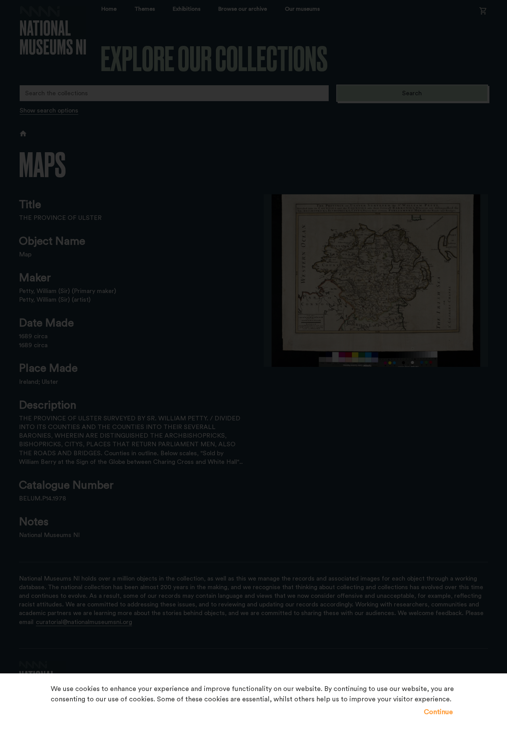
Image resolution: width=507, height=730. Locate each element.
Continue (438, 712)
